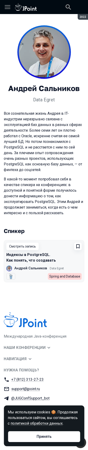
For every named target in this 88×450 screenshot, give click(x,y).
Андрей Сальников (30, 268)
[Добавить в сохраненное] (78, 246)
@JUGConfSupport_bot (30, 398)
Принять (44, 436)
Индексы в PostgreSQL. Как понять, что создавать (31, 257)
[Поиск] (68, 7)
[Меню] (7, 7)
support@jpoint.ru (25, 389)
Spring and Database (64, 276)
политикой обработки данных (37, 423)
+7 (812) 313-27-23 (27, 379)
